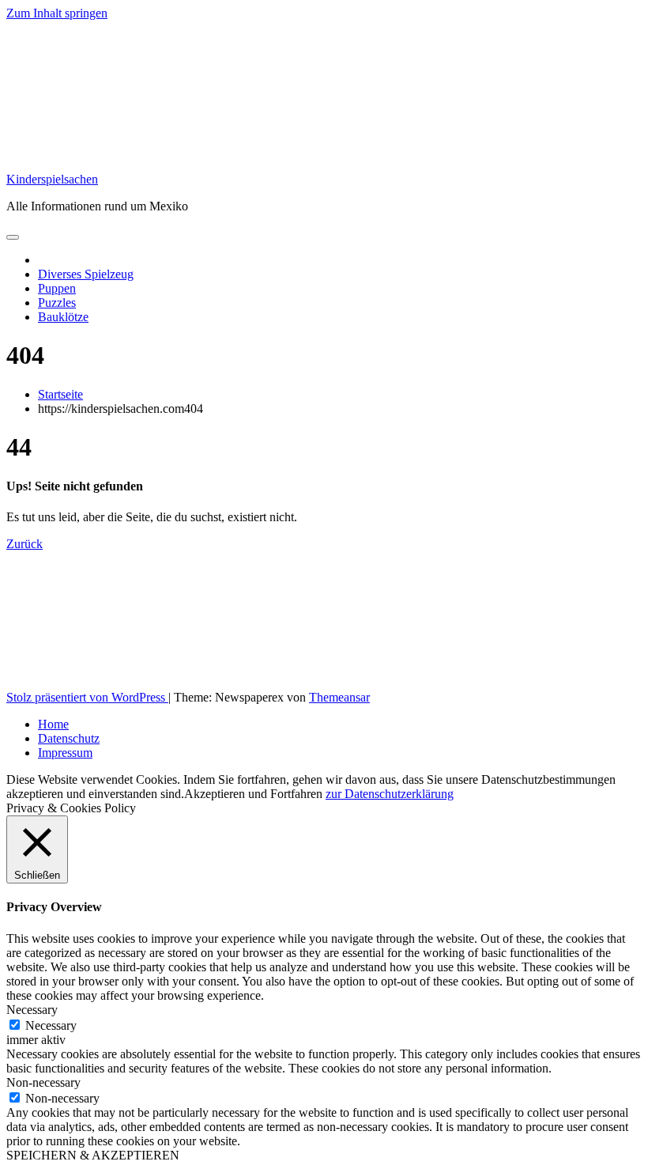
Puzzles (57, 302)
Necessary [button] (32, 1009)
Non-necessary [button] (43, 1082)
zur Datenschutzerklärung (390, 793)
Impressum (65, 752)
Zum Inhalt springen (56, 13)
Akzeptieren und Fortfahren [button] (253, 793)
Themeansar (339, 697)
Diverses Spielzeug (86, 274)
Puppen (57, 288)
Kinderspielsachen (52, 179)
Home (53, 724)
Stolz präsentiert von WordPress (87, 697)
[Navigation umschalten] (12, 237)
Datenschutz (69, 738)
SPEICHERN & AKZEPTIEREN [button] (92, 1155)
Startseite (60, 394)
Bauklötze (63, 316)
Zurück (24, 543)
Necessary (51, 1025)
